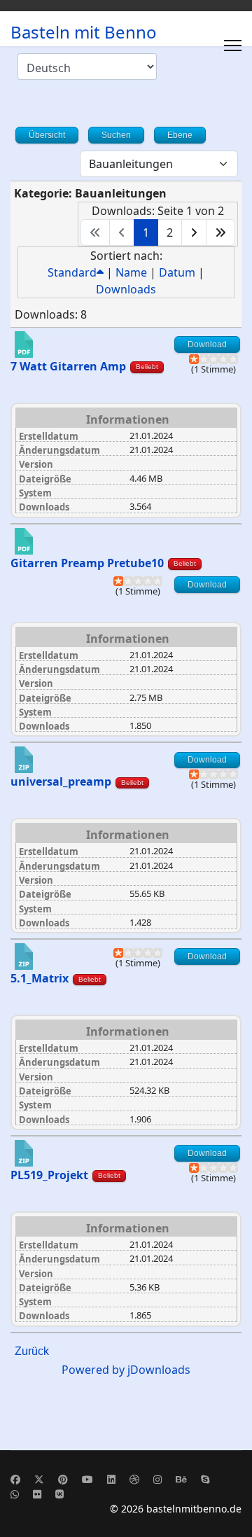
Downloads (126, 289)
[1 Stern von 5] (194, 359)
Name (131, 272)
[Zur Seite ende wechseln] (220, 232)
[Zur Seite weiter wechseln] (193, 232)
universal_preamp (60, 781)
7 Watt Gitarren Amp (68, 366)
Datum (177, 272)
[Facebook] (15, 1479)
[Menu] (232, 46)
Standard (72, 272)
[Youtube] (87, 1479)
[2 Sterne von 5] (199, 359)
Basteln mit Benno (83, 32)
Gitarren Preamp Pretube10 (87, 563)
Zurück (32, 1351)
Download (207, 344)
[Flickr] (37, 1494)
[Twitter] (39, 1479)
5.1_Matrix (39, 978)
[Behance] (181, 1479)
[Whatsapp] (14, 1494)
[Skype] (205, 1479)
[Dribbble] (134, 1479)
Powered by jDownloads (126, 1369)
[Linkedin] (111, 1479)
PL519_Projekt (49, 1175)
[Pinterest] (63, 1479)
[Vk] (59, 1494)
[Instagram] (157, 1479)
